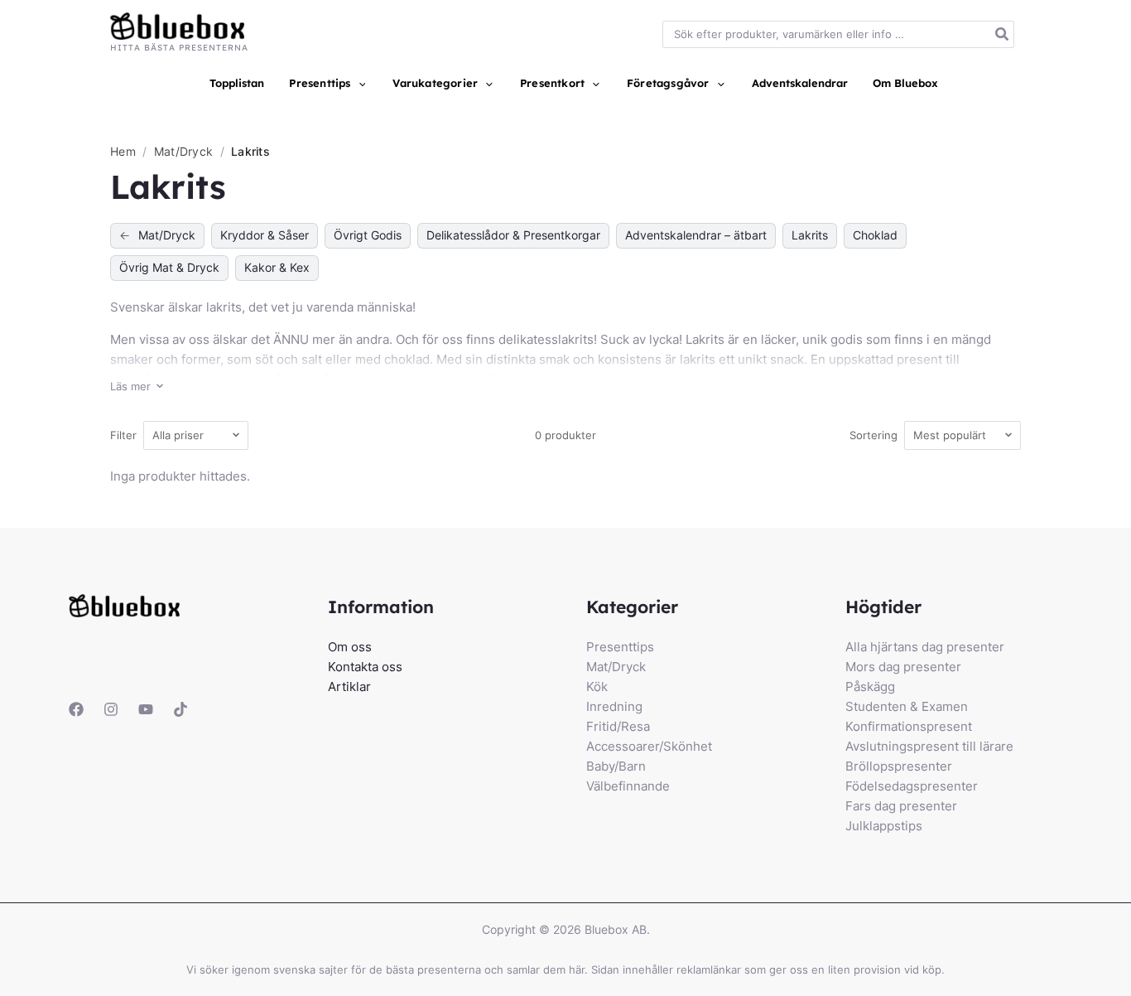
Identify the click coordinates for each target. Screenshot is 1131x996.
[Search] (1002, 34)
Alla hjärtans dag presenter (924, 647)
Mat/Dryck (185, 151)
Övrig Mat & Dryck (169, 267)
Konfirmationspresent (908, 726)
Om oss (350, 647)
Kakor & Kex (277, 267)
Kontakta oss (365, 666)
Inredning (614, 706)
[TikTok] (180, 709)
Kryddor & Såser (264, 235)
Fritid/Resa (618, 726)
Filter (123, 435)
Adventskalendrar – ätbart (696, 235)
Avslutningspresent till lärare (929, 746)
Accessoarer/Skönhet (649, 746)
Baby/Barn (616, 766)
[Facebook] (76, 709)
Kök (597, 686)
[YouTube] (145, 709)
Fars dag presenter (901, 806)
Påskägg (870, 686)
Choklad (875, 235)
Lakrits (810, 235)
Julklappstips (883, 826)
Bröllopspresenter (898, 766)
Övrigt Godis (368, 235)
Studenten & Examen (906, 706)
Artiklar (349, 686)
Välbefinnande (628, 786)
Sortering (873, 435)
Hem (123, 151)
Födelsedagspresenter (911, 786)
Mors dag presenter (903, 666)
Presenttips (620, 647)
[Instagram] (110, 709)
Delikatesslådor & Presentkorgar (513, 235)
